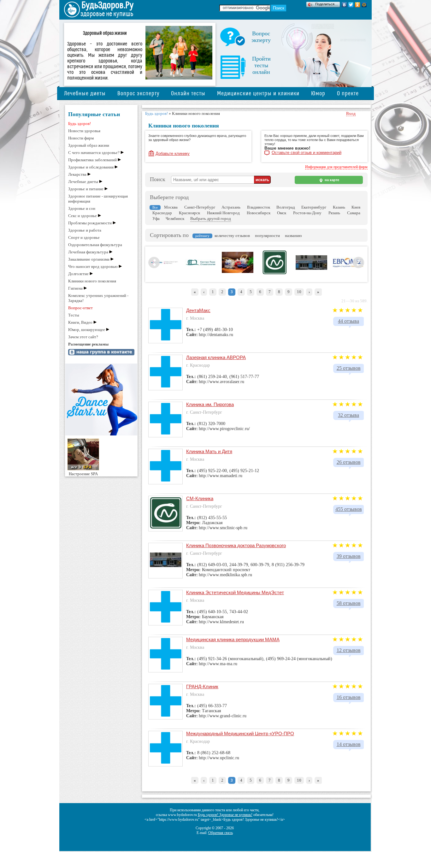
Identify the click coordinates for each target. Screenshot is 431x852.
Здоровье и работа (84, 230)
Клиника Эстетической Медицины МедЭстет (235, 592)
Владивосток (258, 207)
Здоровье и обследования (91, 167)
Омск (281, 212)
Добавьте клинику (173, 153)
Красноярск (189, 212)
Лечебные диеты (85, 93)
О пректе (348, 93)
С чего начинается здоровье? (94, 152)
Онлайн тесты (188, 93)
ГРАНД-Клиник (202, 686)
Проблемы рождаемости (90, 223)
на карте (331, 180)
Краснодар (162, 212)
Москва (171, 207)
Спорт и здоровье (84, 237)
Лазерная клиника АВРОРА (216, 357)
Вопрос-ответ (80, 307)
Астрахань (230, 207)
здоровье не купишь (106, 14)
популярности (267, 235)
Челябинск (175, 218)
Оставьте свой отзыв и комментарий (306, 153)
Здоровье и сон (81, 208)
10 (299, 291)
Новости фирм (81, 138)
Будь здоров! (79, 123)
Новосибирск (258, 212)
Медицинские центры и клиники (258, 93)
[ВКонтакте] (344, 5)
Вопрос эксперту (138, 93)
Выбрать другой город (210, 218)
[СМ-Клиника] (274, 273)
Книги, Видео (80, 322)
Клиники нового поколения (92, 281)
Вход (351, 113)
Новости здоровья (84, 130)
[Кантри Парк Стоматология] (200, 265)
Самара (353, 212)
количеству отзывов (232, 235)
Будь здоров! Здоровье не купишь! (225, 815)
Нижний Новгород (223, 212)
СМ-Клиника (199, 498)
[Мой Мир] (364, 5)
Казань (339, 207)
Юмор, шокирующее (86, 329)
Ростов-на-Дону (307, 212)
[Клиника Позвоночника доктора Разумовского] (311, 268)
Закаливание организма (88, 259)
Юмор (318, 93)
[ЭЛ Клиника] (164, 263)
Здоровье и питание (85, 188)
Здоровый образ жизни (88, 145)
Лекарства (77, 174)
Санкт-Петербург (199, 207)
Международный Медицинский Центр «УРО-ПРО (240, 733)
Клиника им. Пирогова (210, 404)
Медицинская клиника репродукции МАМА (233, 639)
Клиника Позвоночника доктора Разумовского (236, 545)
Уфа (156, 218)
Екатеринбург (313, 207)
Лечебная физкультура (88, 252)
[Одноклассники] (357, 5)
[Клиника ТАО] (237, 271)
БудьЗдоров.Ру (107, 5)
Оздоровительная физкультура (95, 244)
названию (293, 235)
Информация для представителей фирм (336, 167)
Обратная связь (220, 833)
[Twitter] (351, 5)
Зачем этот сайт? (83, 336)
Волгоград (285, 207)
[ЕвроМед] (348, 266)
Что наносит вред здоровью (93, 266)
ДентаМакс (198, 310)
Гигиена (75, 288)
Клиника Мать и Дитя (209, 451)
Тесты (73, 315)
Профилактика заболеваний (92, 159)
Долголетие (78, 273)
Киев (355, 207)
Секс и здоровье (82, 215)
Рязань (334, 212)
